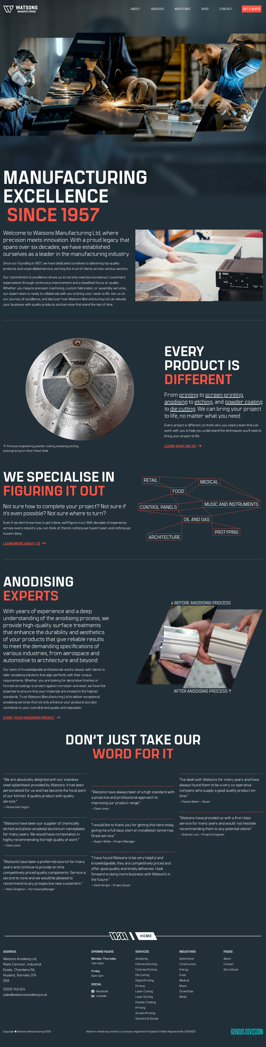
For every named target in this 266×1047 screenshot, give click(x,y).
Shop (205, 9)
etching (203, 402)
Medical (184, 980)
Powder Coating (145, 1002)
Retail (182, 996)
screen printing (224, 395)
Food (182, 975)
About (135, 9)
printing (188, 395)
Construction (187, 964)
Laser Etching (144, 996)
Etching (140, 985)
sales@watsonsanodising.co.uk (25, 995)
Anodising (141, 958)
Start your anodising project (29, 718)
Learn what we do (180, 446)
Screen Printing (145, 1013)
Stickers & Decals (146, 1018)
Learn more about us (21, 544)
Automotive (186, 958)
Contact (226, 9)
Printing (140, 1007)
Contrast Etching (146, 969)
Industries (182, 9)
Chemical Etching (146, 964)
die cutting (182, 409)
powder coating (243, 402)
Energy (183, 969)
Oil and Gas (186, 991)
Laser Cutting (144, 991)
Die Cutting (142, 975)
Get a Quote (251, 9)
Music (183, 985)
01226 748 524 (14, 989)
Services (157, 9)
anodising (176, 402)
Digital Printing (144, 980)
